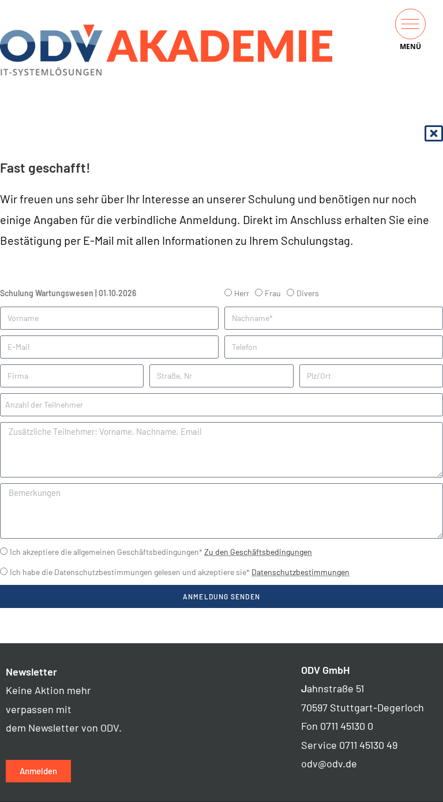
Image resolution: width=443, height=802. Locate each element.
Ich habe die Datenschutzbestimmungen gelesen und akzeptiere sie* (180, 572)
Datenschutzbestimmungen (300, 572)
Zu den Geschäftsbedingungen (258, 552)
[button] (410, 24)
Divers (307, 293)
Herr (241, 293)
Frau (273, 293)
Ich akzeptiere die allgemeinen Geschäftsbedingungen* (161, 552)
